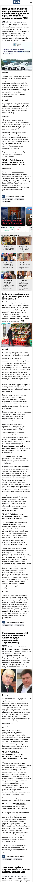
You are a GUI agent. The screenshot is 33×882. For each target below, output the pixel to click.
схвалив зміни (17, 172)
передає (7, 36)
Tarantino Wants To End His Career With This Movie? (8, 248)
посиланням (16, 667)
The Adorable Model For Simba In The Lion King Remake (24, 249)
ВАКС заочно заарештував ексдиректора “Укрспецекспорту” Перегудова (14, 806)
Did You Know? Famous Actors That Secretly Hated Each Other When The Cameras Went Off (8, 285)
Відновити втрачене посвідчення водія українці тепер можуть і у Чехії (14, 162)
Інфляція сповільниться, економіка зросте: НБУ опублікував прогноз (15, 516)
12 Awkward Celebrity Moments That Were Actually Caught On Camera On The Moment (23, 285)
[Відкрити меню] (31, 2)
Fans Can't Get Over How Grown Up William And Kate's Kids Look (8, 265)
